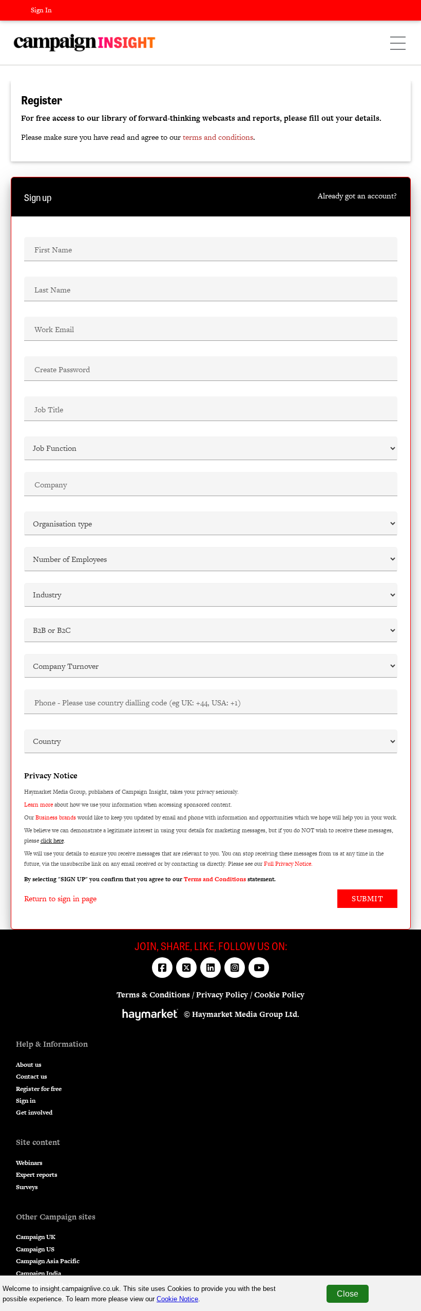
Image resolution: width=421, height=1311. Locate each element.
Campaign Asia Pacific (48, 1261)
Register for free (39, 1089)
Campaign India (38, 1273)
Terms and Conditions (215, 879)
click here (52, 840)
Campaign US (35, 1249)
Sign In (41, 10)
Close (347, 1293)
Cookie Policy (279, 994)
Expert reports (37, 1174)
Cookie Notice (177, 1299)
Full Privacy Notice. (288, 864)
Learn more (38, 804)
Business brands (55, 817)
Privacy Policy (222, 994)
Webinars (29, 1163)
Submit (367, 898)
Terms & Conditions (153, 994)
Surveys (27, 1187)
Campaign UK (35, 1237)
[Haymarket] (153, 1014)
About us (29, 1064)
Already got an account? (357, 195)
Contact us (31, 1076)
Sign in (25, 1100)
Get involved (34, 1112)
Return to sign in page (60, 898)
